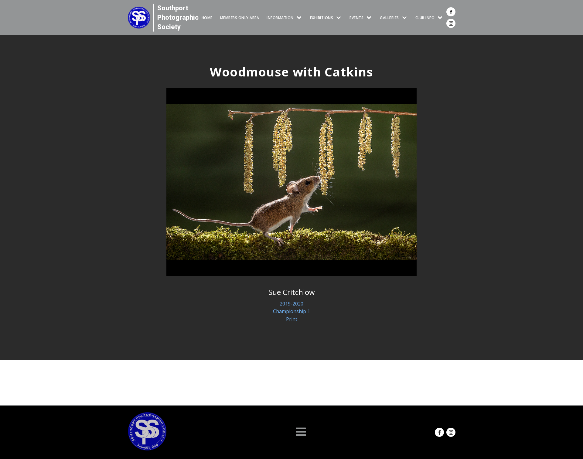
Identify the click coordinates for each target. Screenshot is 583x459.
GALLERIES (389, 17)
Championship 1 (291, 311)
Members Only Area (239, 17)
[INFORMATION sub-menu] (300, 17)
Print (291, 319)
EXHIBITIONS (321, 17)
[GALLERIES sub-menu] (405, 17)
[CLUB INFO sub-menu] (441, 17)
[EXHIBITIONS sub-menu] (339, 17)
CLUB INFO (425, 17)
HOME (207, 17)
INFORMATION (280, 17)
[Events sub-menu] (370, 17)
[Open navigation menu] (301, 432)
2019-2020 (291, 303)
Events (356, 17)
